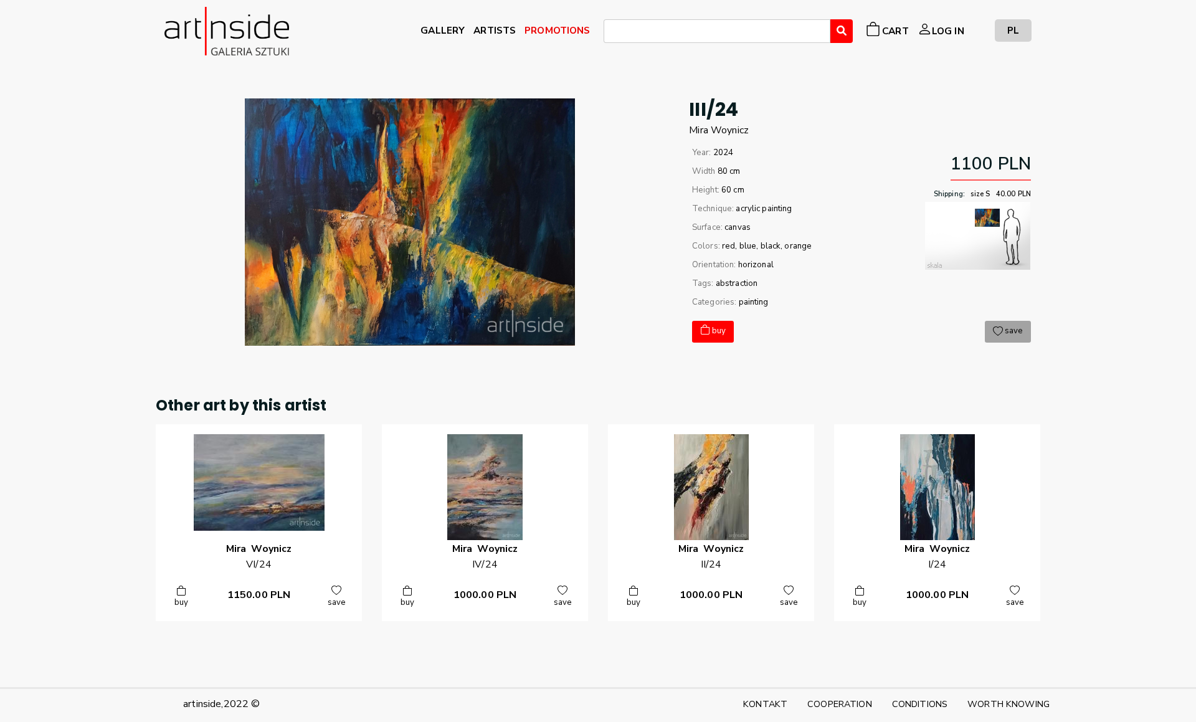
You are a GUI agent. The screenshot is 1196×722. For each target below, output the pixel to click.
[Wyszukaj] (841, 31)
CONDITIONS (919, 704)
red (728, 246)
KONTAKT (765, 704)
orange (798, 246)
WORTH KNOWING (1008, 704)
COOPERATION (839, 704)
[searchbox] (611, 33)
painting (754, 302)
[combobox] (717, 31)
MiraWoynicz (719, 130)
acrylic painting (764, 208)
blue (748, 246)
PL (1013, 30)
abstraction (737, 283)
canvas (737, 227)
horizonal (756, 264)
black (771, 246)
